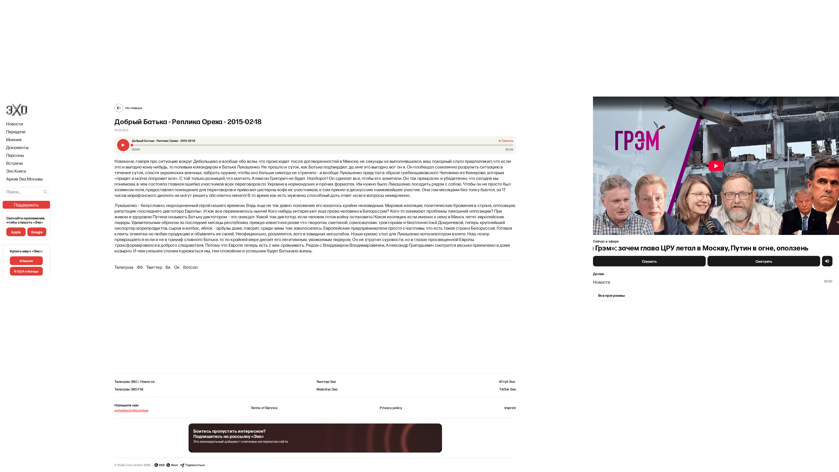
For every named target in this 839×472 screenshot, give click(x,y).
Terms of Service (264, 407)
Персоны (15, 155)
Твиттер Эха (326, 381)
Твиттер (154, 267)
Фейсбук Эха (327, 389)
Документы (17, 147)
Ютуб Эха (507, 381)
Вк (168, 267)
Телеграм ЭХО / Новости (134, 381)
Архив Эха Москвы (24, 179)
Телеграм (123, 267)
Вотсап (190, 267)
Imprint (510, 407)
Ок (177, 267)
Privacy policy (391, 407)
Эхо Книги (16, 171)
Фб (140, 267)
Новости (14, 124)
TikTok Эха (507, 389)
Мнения (13, 139)
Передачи (15, 131)
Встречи (14, 163)
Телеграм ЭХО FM (128, 389)
